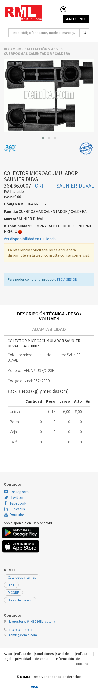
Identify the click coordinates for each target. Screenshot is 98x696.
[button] (43, 138)
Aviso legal (8, 656)
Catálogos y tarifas (22, 577)
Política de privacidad (23, 656)
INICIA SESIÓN (67, 279)
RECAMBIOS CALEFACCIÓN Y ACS (31, 49)
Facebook (17, 503)
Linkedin (17, 508)
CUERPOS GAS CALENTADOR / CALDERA (37, 53)
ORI (39, 185)
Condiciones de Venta (44, 656)
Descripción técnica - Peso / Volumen (49, 316)
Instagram (19, 491)
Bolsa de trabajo (20, 600)
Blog (11, 585)
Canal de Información (65, 656)
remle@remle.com (23, 635)
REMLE (25, 676)
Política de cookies (82, 658)
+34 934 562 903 (20, 630)
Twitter (17, 497)
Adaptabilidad (49, 329)
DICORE (13, 592)
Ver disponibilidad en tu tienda (30, 238)
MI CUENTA (77, 19)
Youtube (17, 514)
